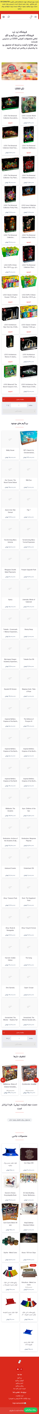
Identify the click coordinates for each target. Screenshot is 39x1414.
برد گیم (19, 1378)
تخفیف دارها (19, 1056)
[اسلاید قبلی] (4, 71)
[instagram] (21, 1369)
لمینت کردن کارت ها (19, 1388)
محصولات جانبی (19, 1136)
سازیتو (12, 1410)
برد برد (19, 1374)
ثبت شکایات (19, 1396)
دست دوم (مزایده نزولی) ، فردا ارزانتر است (19, 1106)
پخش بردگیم (19, 1386)
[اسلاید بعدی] (34, 71)
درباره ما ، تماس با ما (19, 1392)
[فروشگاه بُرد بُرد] (31, 17)
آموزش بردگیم (19, 1380)
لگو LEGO (19, 89)
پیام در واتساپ (30, 1410)
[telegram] (18, 1369)
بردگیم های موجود (19, 423)
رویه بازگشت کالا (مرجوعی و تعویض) (19, 1398)
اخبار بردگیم (19, 1383)
